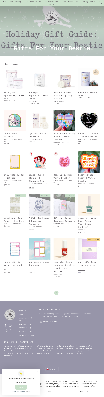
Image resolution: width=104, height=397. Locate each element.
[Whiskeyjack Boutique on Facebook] (5, 325)
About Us (23, 311)
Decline (84, 392)
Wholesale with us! (25, 319)
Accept (51, 392)
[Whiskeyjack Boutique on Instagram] (10, 325)
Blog (21, 314)
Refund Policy (25, 328)
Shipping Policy (26, 324)
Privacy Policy (89, 386)
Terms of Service (26, 335)
